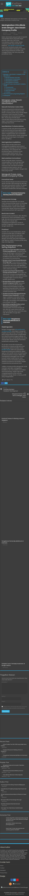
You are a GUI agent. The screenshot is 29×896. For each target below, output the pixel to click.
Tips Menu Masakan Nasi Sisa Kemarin (10, 804)
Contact (2, 868)
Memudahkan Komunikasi (12, 82)
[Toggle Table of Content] (24, 72)
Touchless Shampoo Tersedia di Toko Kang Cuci (10, 389)
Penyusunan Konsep (11, 89)
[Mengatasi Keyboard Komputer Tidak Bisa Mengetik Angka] (1, 765)
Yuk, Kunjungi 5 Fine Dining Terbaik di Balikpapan (13, 784)
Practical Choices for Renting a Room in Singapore (12, 750)
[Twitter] (14, 880)
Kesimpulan (7, 95)
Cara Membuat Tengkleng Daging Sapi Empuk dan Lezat (13, 789)
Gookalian (6, 892)
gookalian (5, 33)
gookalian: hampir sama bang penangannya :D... (13, 823)
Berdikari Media (6, 349)
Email (3, 701)
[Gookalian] (14, 4)
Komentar (5, 682)
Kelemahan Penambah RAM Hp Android (13, 770)
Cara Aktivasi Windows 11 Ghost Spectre (13, 775)
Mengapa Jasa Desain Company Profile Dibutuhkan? (14, 75)
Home (2, 19)
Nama (4, 696)
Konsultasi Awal (9, 87)
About (1, 865)
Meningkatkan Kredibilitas (12, 80)
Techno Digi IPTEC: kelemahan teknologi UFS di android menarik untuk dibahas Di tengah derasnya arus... (17, 819)
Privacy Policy (3, 872)
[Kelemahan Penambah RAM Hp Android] (1, 770)
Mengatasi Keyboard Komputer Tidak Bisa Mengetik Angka (12, 765)
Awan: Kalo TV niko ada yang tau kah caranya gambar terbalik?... (15, 829)
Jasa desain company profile (16, 45)
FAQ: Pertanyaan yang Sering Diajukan (14, 94)
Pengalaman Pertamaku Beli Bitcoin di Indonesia (15, 755)
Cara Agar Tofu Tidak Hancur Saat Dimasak (12, 808)
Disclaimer (3, 870)
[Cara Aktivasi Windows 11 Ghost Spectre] (1, 774)
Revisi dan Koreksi (10, 90)
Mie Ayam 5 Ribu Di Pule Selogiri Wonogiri (11, 799)
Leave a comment (7, 34)
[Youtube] (17, 880)
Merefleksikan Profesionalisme (13, 79)
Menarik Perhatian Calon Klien (12, 77)
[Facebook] (12, 880)
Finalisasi (8, 92)
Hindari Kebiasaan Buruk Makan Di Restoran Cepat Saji (13, 795)
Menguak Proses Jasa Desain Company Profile (15, 84)
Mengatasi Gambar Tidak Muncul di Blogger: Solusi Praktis (19, 395)
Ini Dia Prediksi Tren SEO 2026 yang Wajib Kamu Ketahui (14, 745)
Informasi (7, 19)
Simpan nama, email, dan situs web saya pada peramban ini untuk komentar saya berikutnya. (14, 707)
